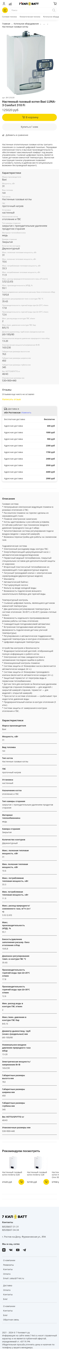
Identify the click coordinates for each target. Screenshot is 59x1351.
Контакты (8, 1269)
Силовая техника (9, 16)
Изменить (26, 412)
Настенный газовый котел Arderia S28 (37, 1173)
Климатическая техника (30, 16)
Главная (6, 23)
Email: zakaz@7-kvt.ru (13, 1278)
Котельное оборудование (26, 23)
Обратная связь (11, 1319)
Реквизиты (8, 1265)
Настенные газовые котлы (15, 26)
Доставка (7, 1285)
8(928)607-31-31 (10, 1226)
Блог (5, 1299)
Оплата (6, 1274)
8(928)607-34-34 (10, 1229)
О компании (9, 1260)
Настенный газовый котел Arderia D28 (12, 1173)
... (44, 24)
